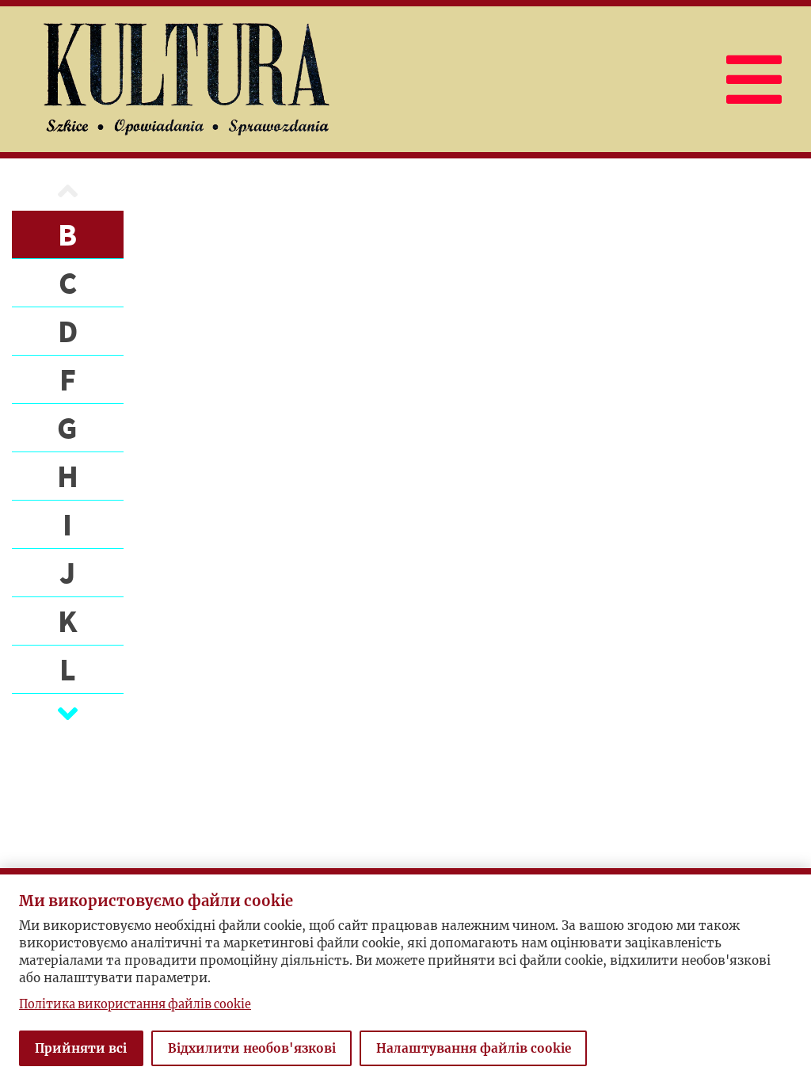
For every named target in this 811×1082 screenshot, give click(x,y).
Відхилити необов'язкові (252, 1048)
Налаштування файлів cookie (473, 1048)
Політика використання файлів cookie (135, 1004)
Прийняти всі (81, 1048)
